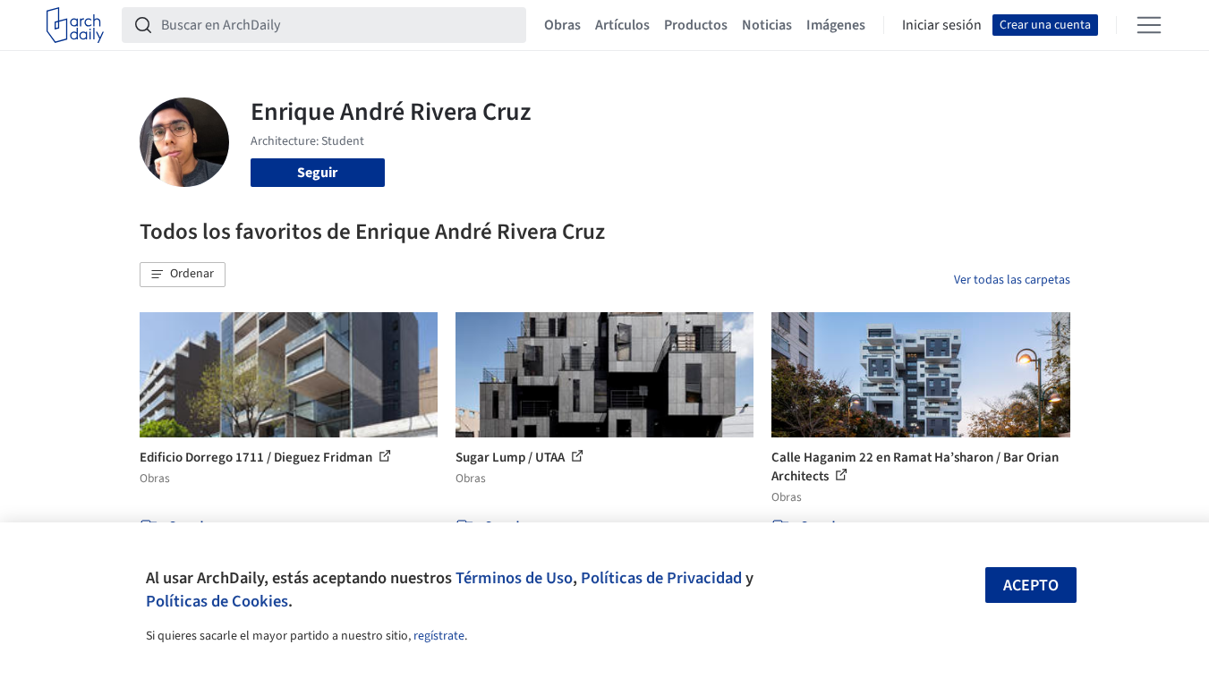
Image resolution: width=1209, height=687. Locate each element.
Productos (696, 25)
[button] (183, 274)
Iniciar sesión (942, 25)
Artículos (622, 25)
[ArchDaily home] (75, 25)
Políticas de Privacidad (661, 577)
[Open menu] (1149, 25)
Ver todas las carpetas (1012, 280)
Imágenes (835, 25)
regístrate (438, 636)
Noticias (767, 25)
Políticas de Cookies (217, 601)
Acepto (1031, 585)
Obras (562, 25)
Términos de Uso (514, 577)
